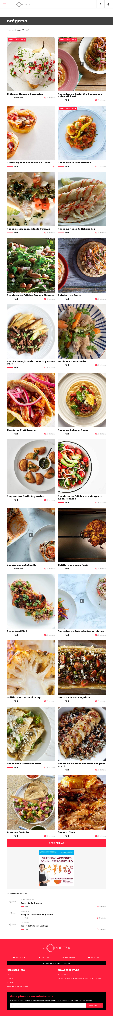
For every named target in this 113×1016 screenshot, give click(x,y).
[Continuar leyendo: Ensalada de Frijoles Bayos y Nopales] (31, 265)
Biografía (63, 974)
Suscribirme (94, 1005)
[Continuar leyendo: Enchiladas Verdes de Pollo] (31, 734)
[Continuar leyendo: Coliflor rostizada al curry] (31, 667)
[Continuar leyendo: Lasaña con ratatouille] (31, 535)
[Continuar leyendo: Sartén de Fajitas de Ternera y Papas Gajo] (31, 331)
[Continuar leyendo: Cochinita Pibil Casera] (31, 400)
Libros (10, 978)
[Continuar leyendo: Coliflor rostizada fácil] (82, 535)
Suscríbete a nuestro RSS (58, 963)
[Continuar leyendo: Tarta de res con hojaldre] (82, 667)
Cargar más (56, 843)
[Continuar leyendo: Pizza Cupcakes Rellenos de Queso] (31, 133)
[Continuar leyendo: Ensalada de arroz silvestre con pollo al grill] (82, 734)
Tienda (10, 983)
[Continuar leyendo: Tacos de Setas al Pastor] (82, 400)
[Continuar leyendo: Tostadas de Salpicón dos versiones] (82, 601)
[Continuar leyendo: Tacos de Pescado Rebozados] (82, 199)
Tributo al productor (17, 987)
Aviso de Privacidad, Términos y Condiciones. (80, 978)
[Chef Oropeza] (22, 4)
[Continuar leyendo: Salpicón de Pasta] (82, 265)
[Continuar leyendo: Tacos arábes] (82, 802)
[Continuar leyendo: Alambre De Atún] (31, 802)
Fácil (67, 100)
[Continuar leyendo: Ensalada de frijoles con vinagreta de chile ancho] (82, 466)
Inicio (9, 30)
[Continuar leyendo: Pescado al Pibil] (31, 601)
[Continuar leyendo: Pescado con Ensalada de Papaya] (31, 199)
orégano (17, 30)
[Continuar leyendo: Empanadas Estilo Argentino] (31, 466)
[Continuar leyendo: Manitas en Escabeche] (82, 331)
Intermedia (18, 98)
